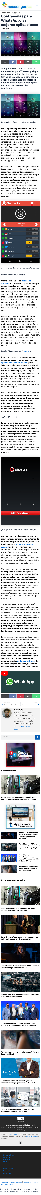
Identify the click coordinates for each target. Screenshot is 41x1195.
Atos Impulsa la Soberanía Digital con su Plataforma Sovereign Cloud (28, 868)
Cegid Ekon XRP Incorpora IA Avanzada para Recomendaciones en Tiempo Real (17, 1110)
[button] (20, 1142)
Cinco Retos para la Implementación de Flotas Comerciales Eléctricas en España (18, 909)
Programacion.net (9, 1155)
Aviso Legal (27, 1182)
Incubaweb (6, 1159)
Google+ (17, 729)
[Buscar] (37, 737)
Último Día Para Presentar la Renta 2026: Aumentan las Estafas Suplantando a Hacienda (29, 835)
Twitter (28, 726)
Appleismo (6, 1157)
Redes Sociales (8, 1168)
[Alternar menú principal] (37, 5)
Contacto (36, 1127)
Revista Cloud (7, 1171)
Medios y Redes (30, 1125)
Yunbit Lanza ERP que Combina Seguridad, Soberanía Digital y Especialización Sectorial (18, 1082)
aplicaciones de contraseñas (14, 362)
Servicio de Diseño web (24, 1127)
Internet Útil (7, 1173)
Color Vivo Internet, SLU (15, 1134)
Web (22, 726)
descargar (26, 351)
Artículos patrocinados (8, 1127)
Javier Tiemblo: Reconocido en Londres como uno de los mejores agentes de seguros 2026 (20, 938)
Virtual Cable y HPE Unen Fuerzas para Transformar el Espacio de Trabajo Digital (29, 846)
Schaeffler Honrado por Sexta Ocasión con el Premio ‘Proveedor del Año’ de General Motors (29, 858)
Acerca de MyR (21, 1130)
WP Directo (6, 1162)
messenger (5, 13)
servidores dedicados (32, 1136)
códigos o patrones (26, 661)
